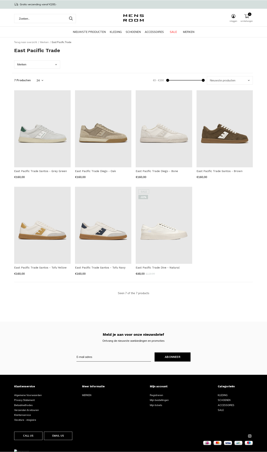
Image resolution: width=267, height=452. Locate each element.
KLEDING (116, 32)
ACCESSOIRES (154, 32)
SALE (173, 32)
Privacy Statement (24, 400)
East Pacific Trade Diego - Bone (157, 171)
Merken (44, 42)
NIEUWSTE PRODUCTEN (89, 32)
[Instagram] (249, 436)
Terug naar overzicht (25, 42)
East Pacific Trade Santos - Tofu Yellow (40, 267)
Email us (58, 435)
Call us (28, 435)
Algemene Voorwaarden (28, 395)
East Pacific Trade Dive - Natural (158, 267)
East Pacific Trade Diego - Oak (95, 171)
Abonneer (172, 357)
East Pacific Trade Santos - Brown (219, 171)
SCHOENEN (133, 32)
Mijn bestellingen (159, 400)
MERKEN (188, 32)
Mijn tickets (156, 405)
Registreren (156, 395)
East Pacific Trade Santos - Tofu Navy (100, 267)
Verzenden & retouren (26, 410)
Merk (21, 64)
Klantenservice (22, 414)
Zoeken (71, 18)
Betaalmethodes (23, 405)
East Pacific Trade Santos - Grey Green (40, 171)
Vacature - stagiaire (25, 419)
